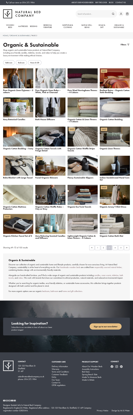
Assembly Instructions (90, 369)
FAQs (54, 377)
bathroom (54, 291)
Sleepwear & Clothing (67, 26)
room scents (106, 275)
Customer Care (59, 362)
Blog (111, 2)
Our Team (56, 380)
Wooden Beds (10, 26)
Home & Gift (102, 26)
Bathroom (8, 62)
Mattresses (23, 26)
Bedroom (21, 62)
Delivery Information (60, 366)
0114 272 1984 (28, 2)
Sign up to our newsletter (105, 326)
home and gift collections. (72, 291)
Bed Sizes (86, 371)
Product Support (90, 362)
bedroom (45, 291)
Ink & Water (125, 410)
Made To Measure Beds (91, 377)
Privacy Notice (102, 410)
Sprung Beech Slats (89, 374)
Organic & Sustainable (119, 26)
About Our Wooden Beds (82, 2)
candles (97, 275)
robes (20, 277)
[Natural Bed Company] (22, 13)
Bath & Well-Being (87, 26)
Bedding (33, 26)
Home (5, 35)
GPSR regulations (58, 385)
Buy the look (101, 2)
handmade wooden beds (70, 267)
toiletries (115, 275)
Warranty (55, 369)
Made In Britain (88, 380)
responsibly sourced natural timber (108, 267)
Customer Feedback (60, 374)
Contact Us (120, 2)
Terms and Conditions (60, 371)
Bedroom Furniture (48, 26)
